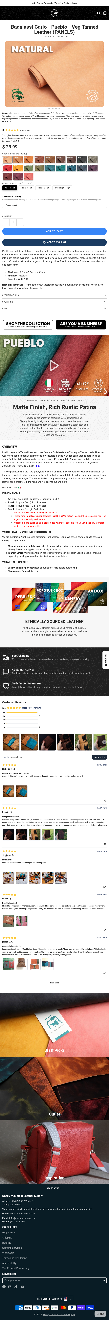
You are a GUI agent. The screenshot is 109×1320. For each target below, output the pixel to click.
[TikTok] (16, 1286)
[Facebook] (4, 1286)
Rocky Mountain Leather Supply (59, 1314)
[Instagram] (10, 1286)
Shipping (7, 1237)
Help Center (9, 1232)
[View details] (28, 324)
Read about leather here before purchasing (55, 567)
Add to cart (54, 231)
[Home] (54, 13)
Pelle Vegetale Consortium (67, 459)
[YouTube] (22, 1286)
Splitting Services (12, 1247)
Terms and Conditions (14, 1258)
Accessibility (9, 1263)
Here (36, 571)
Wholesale (8, 1253)
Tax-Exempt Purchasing (15, 1268)
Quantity (7, 216)
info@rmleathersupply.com (22, 1218)
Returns (6, 1242)
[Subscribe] (104, 1280)
